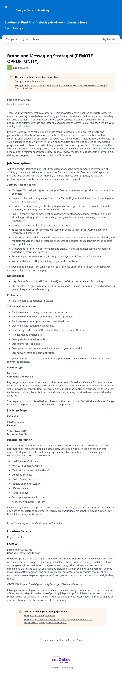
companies (12, 39)
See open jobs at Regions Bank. (30, 81)
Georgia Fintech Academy (32, 10)
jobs (25, 39)
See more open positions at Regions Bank (61, 640)
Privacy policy (54, 667)
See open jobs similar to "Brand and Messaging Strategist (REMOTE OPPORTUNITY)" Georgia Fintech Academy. (61, 87)
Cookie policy (67, 667)
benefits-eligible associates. (44, 448)
